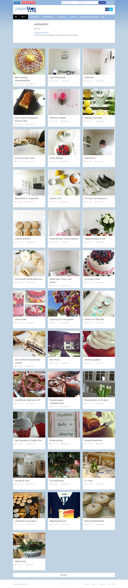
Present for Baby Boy (94, 319)
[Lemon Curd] (64, 183)
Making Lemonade (93, 118)
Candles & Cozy (22, 480)
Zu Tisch (88, 480)
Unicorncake (21, 319)
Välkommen (20, 561)
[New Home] (64, 344)
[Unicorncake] (29, 304)
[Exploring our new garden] (64, 304)
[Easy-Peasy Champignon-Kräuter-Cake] (29, 102)
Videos (73, 17)
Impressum (102, 584)
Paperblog (16, 584)
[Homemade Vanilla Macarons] (29, 263)
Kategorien (48, 17)
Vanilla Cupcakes (92, 359)
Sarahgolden (31, 84)
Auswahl (34, 17)
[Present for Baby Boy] (99, 304)
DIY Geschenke (57, 480)
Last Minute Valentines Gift (27, 400)
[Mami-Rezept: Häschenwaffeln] (29, 62)
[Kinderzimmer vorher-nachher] (64, 223)
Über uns (94, 584)
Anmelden (102, 2)
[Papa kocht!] (99, 142)
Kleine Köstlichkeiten (94, 521)
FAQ (109, 584)
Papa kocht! (90, 158)
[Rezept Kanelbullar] (99, 425)
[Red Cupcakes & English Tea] (29, 425)
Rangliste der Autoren (90, 17)
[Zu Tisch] (99, 465)
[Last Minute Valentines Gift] (29, 384)
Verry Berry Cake (92, 279)
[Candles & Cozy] (29, 465)
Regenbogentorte (58, 521)
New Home (55, 359)
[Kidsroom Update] (64, 102)
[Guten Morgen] (64, 142)
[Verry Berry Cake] (99, 263)
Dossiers (61, 17)
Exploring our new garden (62, 319)
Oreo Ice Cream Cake (24, 158)
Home (17, 2)
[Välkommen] (29, 545)
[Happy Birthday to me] (99, 223)
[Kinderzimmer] (64, 425)
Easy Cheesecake (58, 77)
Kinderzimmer (56, 440)
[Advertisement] (70, 9)
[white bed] (99, 62)
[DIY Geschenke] (64, 465)
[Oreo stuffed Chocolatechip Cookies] (29, 344)
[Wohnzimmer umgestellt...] (29, 183)
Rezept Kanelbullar (93, 440)
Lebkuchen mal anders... (26, 521)
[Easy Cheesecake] (64, 62)
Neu (23, 17)
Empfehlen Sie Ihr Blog (28, 2)
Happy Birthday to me (94, 239)
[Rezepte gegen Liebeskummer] (64, 384)
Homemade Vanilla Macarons (28, 279)
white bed (89, 77)
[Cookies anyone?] (29, 223)
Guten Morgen (56, 158)
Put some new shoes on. (95, 198)
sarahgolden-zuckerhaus (41, 33)
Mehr (65, 575)
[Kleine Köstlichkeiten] (99, 505)
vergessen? (110, 2)
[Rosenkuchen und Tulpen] (99, 384)
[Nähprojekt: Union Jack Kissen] (64, 263)
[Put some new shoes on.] (99, 183)
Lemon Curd (55, 198)
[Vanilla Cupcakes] (99, 344)
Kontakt (87, 584)
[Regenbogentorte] (64, 505)
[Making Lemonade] (99, 102)
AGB (114, 584)
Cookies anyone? (22, 239)
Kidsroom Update (58, 118)
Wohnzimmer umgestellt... (27, 198)
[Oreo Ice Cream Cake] (29, 142)
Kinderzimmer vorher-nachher (64, 239)
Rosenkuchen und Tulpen (96, 400)
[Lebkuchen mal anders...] (29, 505)
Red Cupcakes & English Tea (28, 440)
